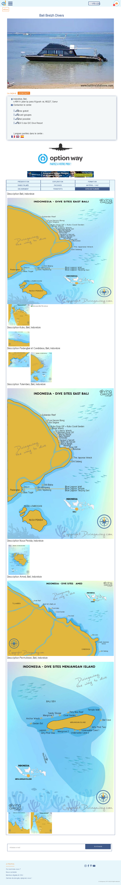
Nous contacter (11, 872)
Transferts (58, 189)
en (98, 3)
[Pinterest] (91, 865)
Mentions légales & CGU (14, 875)
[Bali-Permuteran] (19, 823)
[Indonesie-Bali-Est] (60, 251)
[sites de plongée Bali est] (60, 463)
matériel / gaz (92, 185)
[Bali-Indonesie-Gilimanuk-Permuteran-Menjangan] (19, 314)
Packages (58, 185)
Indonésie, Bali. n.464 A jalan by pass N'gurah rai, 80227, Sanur (35, 100)
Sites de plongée (92, 189)
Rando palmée (23, 185)
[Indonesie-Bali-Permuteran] (41, 306)
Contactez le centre (22, 104)
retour (5, 9)
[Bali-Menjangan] (60, 737)
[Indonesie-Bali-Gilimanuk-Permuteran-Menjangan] (41, 823)
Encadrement (23, 189)
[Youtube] (94, 865)
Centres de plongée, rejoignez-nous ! (19, 878)
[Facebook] (88, 865)
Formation (92, 182)
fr (94, 3)
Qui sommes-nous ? (13, 869)
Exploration (58, 182)
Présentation (23, 182)
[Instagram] (85, 865)
